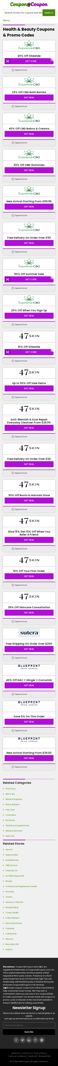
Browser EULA (44, 1056)
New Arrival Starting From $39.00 (29, 752)
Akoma (9, 849)
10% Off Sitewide (29, 346)
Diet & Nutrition (13, 804)
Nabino (9, 949)
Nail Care (10, 836)
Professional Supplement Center (21, 886)
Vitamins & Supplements (17, 825)
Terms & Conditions (17, 1056)
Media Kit (33, 1056)
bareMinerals (12, 860)
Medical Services (14, 830)
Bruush (9, 881)
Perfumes (10, 820)
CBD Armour (11, 865)
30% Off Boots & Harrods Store (29, 495)
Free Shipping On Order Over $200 (29, 643)
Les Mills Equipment (15, 875)
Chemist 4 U (11, 870)
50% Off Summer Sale (29, 274)
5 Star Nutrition (12, 917)
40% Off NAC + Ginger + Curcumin (29, 680)
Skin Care (10, 794)
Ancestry (10, 891)
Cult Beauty (11, 933)
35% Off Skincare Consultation (29, 607)
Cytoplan (10, 928)
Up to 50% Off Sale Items (29, 383)
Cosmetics (11, 815)
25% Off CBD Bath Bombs (29, 92)
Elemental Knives (14, 923)
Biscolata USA (12, 944)
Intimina (9, 939)
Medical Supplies (14, 799)
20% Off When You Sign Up (29, 310)
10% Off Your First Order (29, 571)
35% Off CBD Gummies (29, 164)
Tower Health (12, 912)
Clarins (9, 896)
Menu (6, 20)
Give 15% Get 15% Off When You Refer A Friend (29, 533)
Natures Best (12, 854)
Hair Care (10, 809)
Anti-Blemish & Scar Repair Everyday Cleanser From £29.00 (29, 421)
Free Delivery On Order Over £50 (29, 237)
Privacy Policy (40, 1053)
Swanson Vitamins (14, 902)
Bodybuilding (12, 907)
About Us (15, 1053)
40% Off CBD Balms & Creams (29, 128)
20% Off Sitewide (29, 55)
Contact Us (26, 1053)
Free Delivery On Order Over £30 (29, 458)
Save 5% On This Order (29, 716)
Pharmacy (11, 788)
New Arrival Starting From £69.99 (29, 201)
